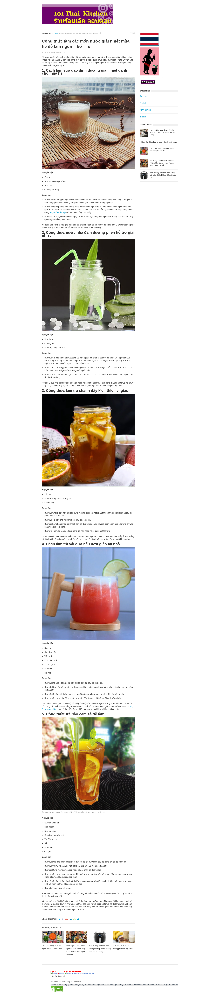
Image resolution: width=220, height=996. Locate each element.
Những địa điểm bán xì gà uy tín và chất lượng (158, 142)
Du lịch (143, 103)
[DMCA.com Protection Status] (57, 992)
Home (56, 33)
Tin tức (143, 117)
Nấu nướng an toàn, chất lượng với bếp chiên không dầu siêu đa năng (163, 175)
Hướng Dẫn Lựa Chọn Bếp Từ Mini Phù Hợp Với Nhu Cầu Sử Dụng (162, 132)
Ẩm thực (144, 96)
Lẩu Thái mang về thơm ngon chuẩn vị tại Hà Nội (162, 149)
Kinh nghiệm (145, 110)
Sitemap (61, 973)
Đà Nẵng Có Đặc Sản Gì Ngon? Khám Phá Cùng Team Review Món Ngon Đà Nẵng (163, 162)
